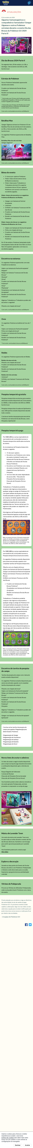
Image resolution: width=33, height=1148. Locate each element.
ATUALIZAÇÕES (14, 12)
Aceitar (27, 1145)
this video (4, 852)
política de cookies (7, 1138)
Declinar (17, 1145)
